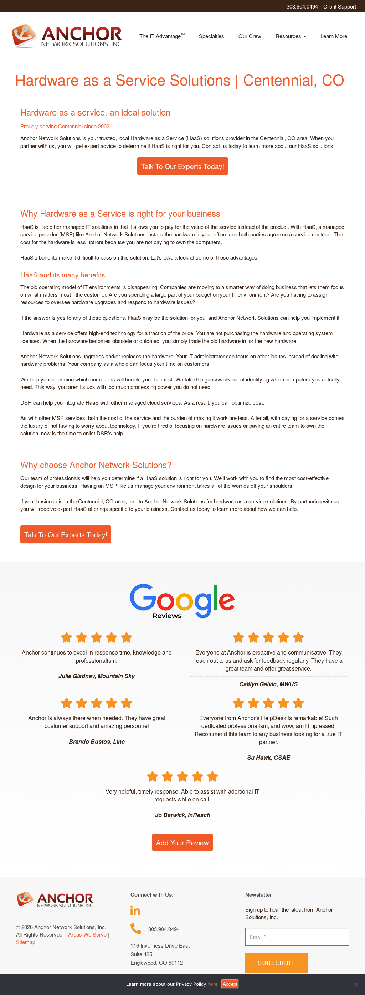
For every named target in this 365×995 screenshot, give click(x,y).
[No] (356, 984)
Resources (289, 36)
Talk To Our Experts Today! (182, 166)
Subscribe (276, 962)
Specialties (211, 36)
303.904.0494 (302, 6)
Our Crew (249, 36)
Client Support (339, 6)
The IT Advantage (162, 35)
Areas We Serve (87, 934)
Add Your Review (182, 842)
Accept (230, 983)
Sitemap (25, 941)
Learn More (333, 36)
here (212, 984)
